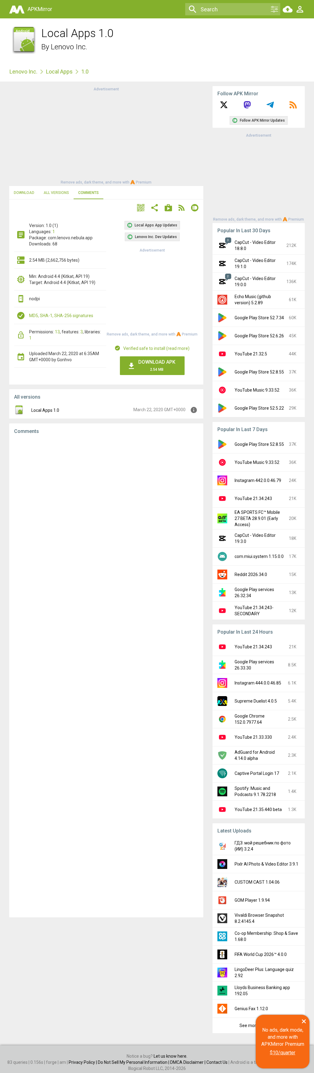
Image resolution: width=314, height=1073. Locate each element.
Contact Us (217, 1062)
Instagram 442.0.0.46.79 (258, 480)
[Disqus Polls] (106, 516)
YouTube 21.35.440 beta (258, 809)
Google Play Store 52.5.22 (259, 408)
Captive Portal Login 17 (257, 773)
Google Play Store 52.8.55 (259, 372)
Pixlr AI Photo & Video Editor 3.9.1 (266, 864)
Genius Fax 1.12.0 (251, 1008)
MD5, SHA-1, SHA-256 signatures (61, 315)
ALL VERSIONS (56, 193)
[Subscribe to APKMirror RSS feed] (293, 106)
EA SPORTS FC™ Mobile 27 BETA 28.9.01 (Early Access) (257, 518)
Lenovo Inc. (69, 47)
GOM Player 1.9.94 (252, 900)
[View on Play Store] (168, 208)
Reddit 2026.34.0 (251, 574)
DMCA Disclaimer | (188, 1062)
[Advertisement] (106, 135)
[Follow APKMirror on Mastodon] (247, 106)
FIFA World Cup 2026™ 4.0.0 (261, 954)
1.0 (85, 71)
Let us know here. (170, 1056)
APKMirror (40, 9)
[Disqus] (106, 676)
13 (57, 331)
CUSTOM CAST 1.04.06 (257, 882)
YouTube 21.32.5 (251, 353)
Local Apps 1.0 (45, 410)
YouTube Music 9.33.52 (257, 390)
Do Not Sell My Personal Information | (134, 1062)
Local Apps (59, 71)
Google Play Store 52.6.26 (259, 335)
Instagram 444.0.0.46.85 (258, 683)
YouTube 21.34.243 (253, 498)
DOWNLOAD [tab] (24, 193)
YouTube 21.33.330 (253, 737)
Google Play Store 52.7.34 (259, 317)
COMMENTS (88, 193)
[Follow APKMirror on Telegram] (270, 106)
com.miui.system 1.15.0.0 (259, 556)
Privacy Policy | (83, 1062)
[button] (140, 208)
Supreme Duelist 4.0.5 (256, 701)
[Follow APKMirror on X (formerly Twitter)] (224, 106)
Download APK (156, 365)
